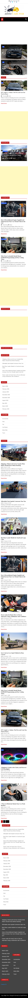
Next (7, 821)
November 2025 (6, 397)
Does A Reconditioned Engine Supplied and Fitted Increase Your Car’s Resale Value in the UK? (13, 221)
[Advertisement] (14, 125)
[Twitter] (12, 2)
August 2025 (5, 400)
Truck (3, 432)
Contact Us (4, 984)
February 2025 (5, 408)
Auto (3, 421)
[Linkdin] (16, 2)
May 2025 (4, 403)
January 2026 (5, 391)
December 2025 (6, 394)
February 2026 (5, 389)
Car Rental (4, 427)
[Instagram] (14, 2)
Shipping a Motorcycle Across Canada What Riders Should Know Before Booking (13, 155)
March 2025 (5, 406)
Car (3, 46)
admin (11, 52)
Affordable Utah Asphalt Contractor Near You (12, 363)
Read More (4, 103)
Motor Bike (4, 430)
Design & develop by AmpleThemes (18, 995)
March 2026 (5, 386)
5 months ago (7, 158)
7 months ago (5, 224)
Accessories (3, 203)
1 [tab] (14, 40)
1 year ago (6, 52)
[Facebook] (10, 2)
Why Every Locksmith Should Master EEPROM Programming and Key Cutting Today (12, 257)
